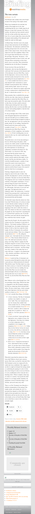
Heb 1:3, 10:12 (15, 339)
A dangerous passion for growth (13, 492)
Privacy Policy (17, 512)
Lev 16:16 (8, 133)
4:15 (24, 326)
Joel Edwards (7, 17)
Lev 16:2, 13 (25, 92)
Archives (8, 509)
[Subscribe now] (5, 478)
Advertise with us (23, 506)
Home (7, 506)
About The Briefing (13, 506)
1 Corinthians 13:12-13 (11, 500)
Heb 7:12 (15, 234)
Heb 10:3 (26, 306)
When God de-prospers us (12, 498)
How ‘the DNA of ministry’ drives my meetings (17, 496)
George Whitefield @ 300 (12, 494)
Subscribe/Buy (9, 512)
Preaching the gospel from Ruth (17, 443)
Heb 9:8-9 (24, 273)
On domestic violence (11, 490)
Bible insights (24, 419)
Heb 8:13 (7, 238)
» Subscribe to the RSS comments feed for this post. (16, 421)
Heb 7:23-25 (16, 332)
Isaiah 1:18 (11, 431)
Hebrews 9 (7, 258)
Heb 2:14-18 (17, 326)
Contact (19, 509)
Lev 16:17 (18, 127)
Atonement (18, 419)
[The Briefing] (17, 7)
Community (14, 509)
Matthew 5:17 (12, 433)
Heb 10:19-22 (22, 353)
